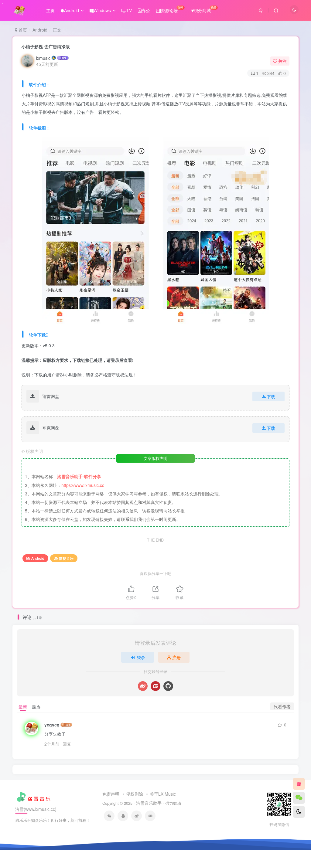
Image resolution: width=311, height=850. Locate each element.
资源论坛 (172, 9)
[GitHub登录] (168, 686)
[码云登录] (155, 686)
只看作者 (282, 706)
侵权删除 (134, 794)
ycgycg (52, 725)
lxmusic (43, 58)
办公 (146, 10)
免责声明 (110, 794)
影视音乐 (66, 558)
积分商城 (205, 9)
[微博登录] (143, 686)
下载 (271, 396)
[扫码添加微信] (299, 798)
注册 (176, 657)
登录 (141, 657)
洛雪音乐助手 (149, 803)
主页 (50, 10)
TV (129, 10)
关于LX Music (163, 794)
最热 (36, 707)
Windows (102, 10)
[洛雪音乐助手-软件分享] (34, 796)
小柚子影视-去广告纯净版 (46, 46)
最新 (23, 707)
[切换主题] (299, 812)
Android (71, 10)
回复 (67, 744)
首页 (22, 30)
